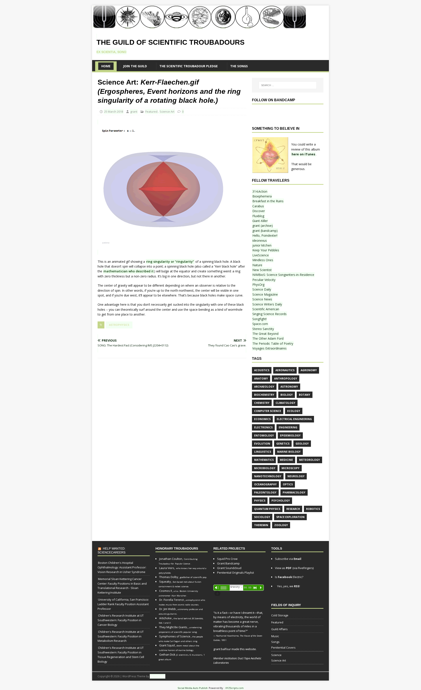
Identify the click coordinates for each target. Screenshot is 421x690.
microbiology (264, 468)
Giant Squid (167, 645)
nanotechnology (267, 476)
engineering (288, 427)
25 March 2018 (113, 112)
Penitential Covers (283, 647)
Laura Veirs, (167, 568)
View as (283, 568)
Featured (151, 112)
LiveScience (260, 255)
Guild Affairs (279, 629)
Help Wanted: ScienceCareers (111, 550)
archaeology (264, 386)
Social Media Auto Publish (193, 688)
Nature (257, 265)
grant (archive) (262, 225)
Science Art (167, 112)
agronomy (309, 370)
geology (302, 443)
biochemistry (264, 395)
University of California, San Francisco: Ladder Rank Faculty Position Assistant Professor (123, 604)
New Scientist (262, 270)
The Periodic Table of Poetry (272, 343)
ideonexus (259, 240)
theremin (261, 525)
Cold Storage (279, 615)
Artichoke (165, 618)
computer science (267, 411)
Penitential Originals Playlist (235, 573)
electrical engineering (294, 419)
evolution (262, 443)
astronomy (289, 386)
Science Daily (261, 289)
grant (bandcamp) (265, 231)
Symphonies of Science (174, 636)
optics (288, 484)
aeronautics (284, 370)
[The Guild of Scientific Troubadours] (199, 25)
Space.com (260, 324)
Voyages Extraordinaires (269, 348)
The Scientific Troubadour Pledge (188, 66)
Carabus (258, 206)
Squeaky (165, 582)
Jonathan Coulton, (171, 559)
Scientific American (265, 309)
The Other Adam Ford (268, 338)
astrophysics (119, 325)
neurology (296, 476)
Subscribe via (288, 559)
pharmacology (294, 492)
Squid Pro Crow (227, 559)
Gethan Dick (167, 654)
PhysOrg (258, 284)
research (293, 509)
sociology (262, 517)
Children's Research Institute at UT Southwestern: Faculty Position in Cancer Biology (121, 620)
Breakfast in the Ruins (268, 201)
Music (275, 636)
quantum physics (267, 509)
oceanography (265, 484)
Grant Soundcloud (229, 568)
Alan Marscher (178, 595)
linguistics (262, 452)
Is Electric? (289, 577)
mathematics (264, 460)
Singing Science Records (269, 314)
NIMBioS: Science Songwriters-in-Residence (283, 275)
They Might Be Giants (173, 627)
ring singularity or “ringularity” (170, 261)
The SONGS (239, 66)
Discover (258, 211)
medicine (286, 460)
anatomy (261, 378)
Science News (262, 299)
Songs (275, 642)
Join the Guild (135, 66)
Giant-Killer (260, 221)
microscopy (291, 468)
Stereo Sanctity (263, 329)
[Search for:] (287, 85)
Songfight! (259, 319)
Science (276, 655)
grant (133, 112)
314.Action (259, 191)
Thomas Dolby (168, 577)
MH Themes (157, 676)
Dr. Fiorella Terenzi (171, 600)
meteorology (309, 460)
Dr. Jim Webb (167, 609)
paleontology (265, 492)
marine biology (289, 452)
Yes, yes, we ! (288, 586)
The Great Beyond (265, 334)
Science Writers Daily (267, 304)
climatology (285, 403)
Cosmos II (165, 591)
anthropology (285, 378)
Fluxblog (258, 216)
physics (259, 500)
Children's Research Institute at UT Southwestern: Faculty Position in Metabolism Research (121, 636)
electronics (263, 427)
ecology (293, 411)
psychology (280, 500)
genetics (282, 443)
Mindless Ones (262, 260)
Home (106, 66)
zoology (281, 525)
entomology (264, 435)
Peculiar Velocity (263, 280)
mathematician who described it (128, 271)
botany (304, 395)
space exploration (290, 517)
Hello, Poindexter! (264, 235)
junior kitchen (261, 245)
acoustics (261, 370)
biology (286, 395)
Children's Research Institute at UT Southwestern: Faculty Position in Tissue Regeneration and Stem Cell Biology (121, 654)
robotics (313, 509)
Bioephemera (262, 196)
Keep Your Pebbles (265, 250)
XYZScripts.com (234, 688)
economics (262, 419)
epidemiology (290, 435)
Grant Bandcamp (228, 563)
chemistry (261, 403)
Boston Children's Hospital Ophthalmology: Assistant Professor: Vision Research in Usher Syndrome (122, 567)
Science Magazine (265, 294)
